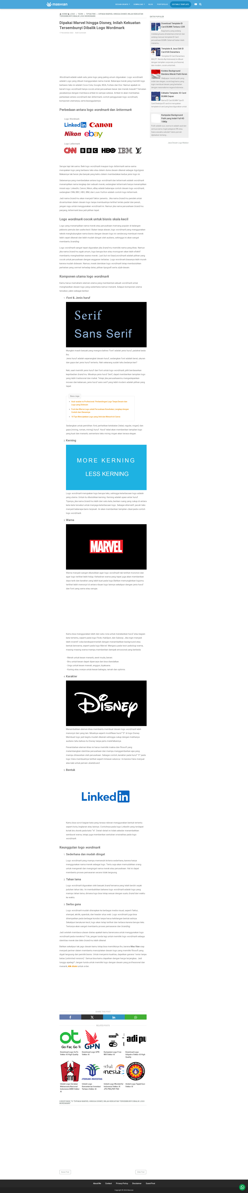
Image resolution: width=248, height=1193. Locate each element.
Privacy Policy (122, 1183)
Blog (151, 4)
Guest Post (150, 1183)
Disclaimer (137, 1183)
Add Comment (80, 33)
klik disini (72, 966)
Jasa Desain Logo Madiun (178, 143)
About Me (97, 1183)
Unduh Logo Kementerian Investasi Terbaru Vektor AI (91, 1086)
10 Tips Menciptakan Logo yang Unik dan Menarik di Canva (95, 417)
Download (138, 4)
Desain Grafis (121, 4)
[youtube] (196, 4)
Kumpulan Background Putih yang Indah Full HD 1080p (172, 118)
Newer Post (65, 1172)
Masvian (130, 1190)
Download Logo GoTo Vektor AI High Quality (69, 1053)
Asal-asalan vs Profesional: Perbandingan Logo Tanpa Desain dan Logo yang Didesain (99, 403)
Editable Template (180, 4)
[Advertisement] (103, 54)
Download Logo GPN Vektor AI (90, 1053)
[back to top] (242, 1187)
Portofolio (162, 4)
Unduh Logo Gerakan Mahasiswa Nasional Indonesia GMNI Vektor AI (70, 1088)
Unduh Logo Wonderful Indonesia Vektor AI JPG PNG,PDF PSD (113, 1086)
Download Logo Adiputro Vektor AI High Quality (135, 1054)
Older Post (141, 1172)
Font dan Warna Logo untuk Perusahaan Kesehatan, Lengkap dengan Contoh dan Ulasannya (100, 410)
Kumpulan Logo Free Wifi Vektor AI (112, 1053)
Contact (108, 1183)
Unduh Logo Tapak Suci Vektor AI (135, 1085)
